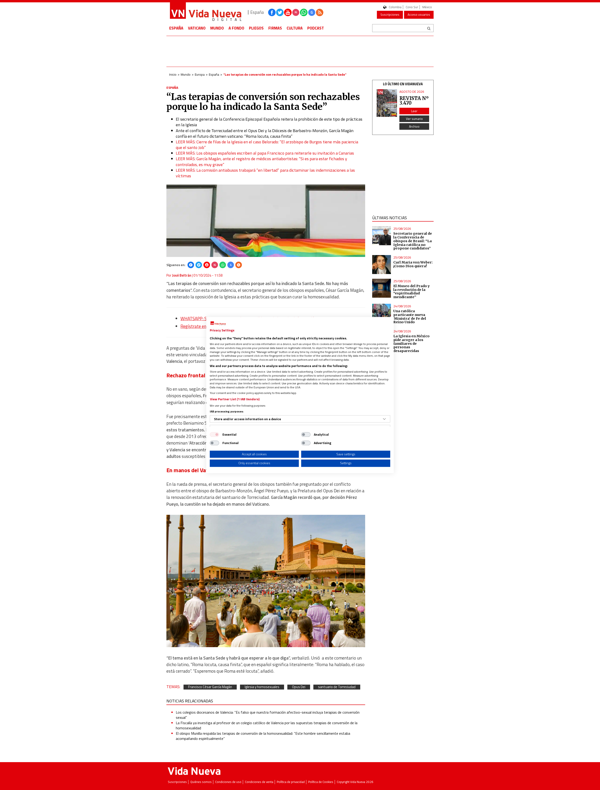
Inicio (172, 74)
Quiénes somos (201, 782)
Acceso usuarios (419, 14)
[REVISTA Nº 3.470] (387, 103)
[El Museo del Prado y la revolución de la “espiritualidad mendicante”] (381, 288)
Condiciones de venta (259, 782)
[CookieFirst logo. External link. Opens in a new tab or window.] (218, 323)
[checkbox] (214, 434)
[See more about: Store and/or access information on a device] (384, 419)
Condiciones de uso (228, 782)
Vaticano (197, 28)
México (427, 7)
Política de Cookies (320, 782)
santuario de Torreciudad (337, 687)
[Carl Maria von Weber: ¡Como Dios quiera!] (381, 264)
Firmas (275, 28)
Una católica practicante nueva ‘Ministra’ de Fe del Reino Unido (409, 316)
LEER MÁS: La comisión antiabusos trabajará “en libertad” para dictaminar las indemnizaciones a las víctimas (265, 173)
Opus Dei (298, 687)
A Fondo (236, 28)
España (176, 28)
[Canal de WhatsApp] (303, 12)
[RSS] (238, 265)
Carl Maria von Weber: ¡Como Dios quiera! (413, 264)
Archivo (414, 126)
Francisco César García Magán (210, 687)
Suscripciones (389, 14)
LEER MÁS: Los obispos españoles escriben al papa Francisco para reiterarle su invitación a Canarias (265, 153)
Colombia (395, 7)
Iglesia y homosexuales (262, 687)
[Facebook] (191, 265)
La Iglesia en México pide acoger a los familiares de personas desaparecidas (411, 343)
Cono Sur (412, 7)
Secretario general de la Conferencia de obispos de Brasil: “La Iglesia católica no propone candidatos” (412, 240)
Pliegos (256, 28)
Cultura (295, 28)
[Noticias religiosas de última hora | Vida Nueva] (205, 12)
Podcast (315, 28)
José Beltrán (181, 275)
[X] (198, 265)
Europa (200, 74)
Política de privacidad (291, 782)
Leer (414, 110)
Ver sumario (414, 118)
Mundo (217, 28)
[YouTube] (206, 265)
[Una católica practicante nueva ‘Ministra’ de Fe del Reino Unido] (381, 313)
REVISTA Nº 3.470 (413, 100)
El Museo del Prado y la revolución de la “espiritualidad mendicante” (411, 291)
